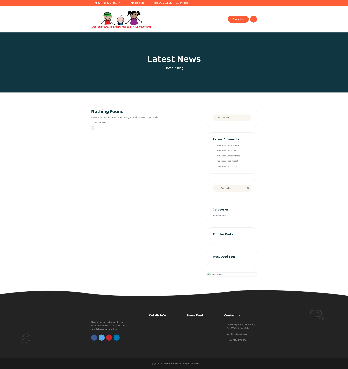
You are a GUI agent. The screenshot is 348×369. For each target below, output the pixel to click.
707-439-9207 (137, 3)
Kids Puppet (232, 161)
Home (169, 68)
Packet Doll (232, 166)
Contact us (238, 19)
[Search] (246, 188)
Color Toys (232, 151)
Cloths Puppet (233, 145)
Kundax (220, 145)
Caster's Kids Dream (172, 363)
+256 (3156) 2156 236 (236, 340)
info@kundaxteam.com (237, 334)
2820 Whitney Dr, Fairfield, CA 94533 (170, 3)
